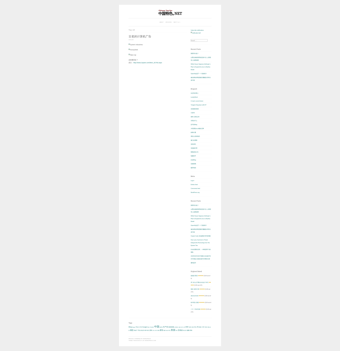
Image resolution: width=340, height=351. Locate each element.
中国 (156, 326)
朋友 (151, 330)
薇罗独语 (193, 167)
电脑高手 (193, 156)
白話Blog (193, 160)
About (161, 22)
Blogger (133, 327)
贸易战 (180, 330)
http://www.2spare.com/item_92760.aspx (147, 63)
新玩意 (142, 330)
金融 (188, 330)
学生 (195, 327)
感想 (131, 330)
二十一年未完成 (195, 309)
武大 (154, 330)
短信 (167, 330)
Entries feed (194, 184)
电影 (165, 330)
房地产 (135, 330)
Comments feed (195, 188)
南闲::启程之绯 (195, 116)
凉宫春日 (176, 327)
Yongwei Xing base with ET (198, 105)
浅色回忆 (193, 144)
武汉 (156, 330)
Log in (192, 180)
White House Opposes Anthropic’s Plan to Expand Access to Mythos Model (201, 66)
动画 (180, 327)
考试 (177, 330)
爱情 (161, 330)
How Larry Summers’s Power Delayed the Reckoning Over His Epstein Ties (200, 242)
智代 (148, 330)
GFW (140, 327)
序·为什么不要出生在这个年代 (199, 282)
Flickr (137, 327)
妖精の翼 (193, 132)
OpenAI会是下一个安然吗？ (199, 73)
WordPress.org (195, 192)
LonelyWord (194, 97)
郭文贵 (184, 330)
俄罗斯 (161, 327)
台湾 (184, 327)
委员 (193, 327)
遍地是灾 (193, 262)
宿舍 (200, 327)
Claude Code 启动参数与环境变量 (201, 236)
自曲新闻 (193, 163)
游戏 (158, 330)
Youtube (152, 327)
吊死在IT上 (194, 120)
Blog (130, 327)
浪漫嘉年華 (194, 148)
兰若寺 (193, 112)
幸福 (208, 327)
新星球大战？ (195, 53)
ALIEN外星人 (195, 93)
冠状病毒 (171, 327)
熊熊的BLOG (194, 152)
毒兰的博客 (194, 140)
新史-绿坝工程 (195, 289)
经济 (169, 330)
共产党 (165, 327)
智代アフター (177, 22)
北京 (182, 327)
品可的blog (194, 124)
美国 (173, 330)
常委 (206, 327)
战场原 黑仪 (194, 275)
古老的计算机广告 (140, 36)
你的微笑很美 (195, 109)
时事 (145, 330)
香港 (191, 330)
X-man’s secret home (197, 101)
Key (148, 327)
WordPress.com (150, 340)
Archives (168, 22)
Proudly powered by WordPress (140, 338)
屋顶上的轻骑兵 (195, 136)
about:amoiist (194, 295)
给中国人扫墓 (195, 302)
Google (144, 327)
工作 (203, 327)
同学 (187, 327)
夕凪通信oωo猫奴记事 (197, 128)
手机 (139, 330)
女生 (190, 327)
